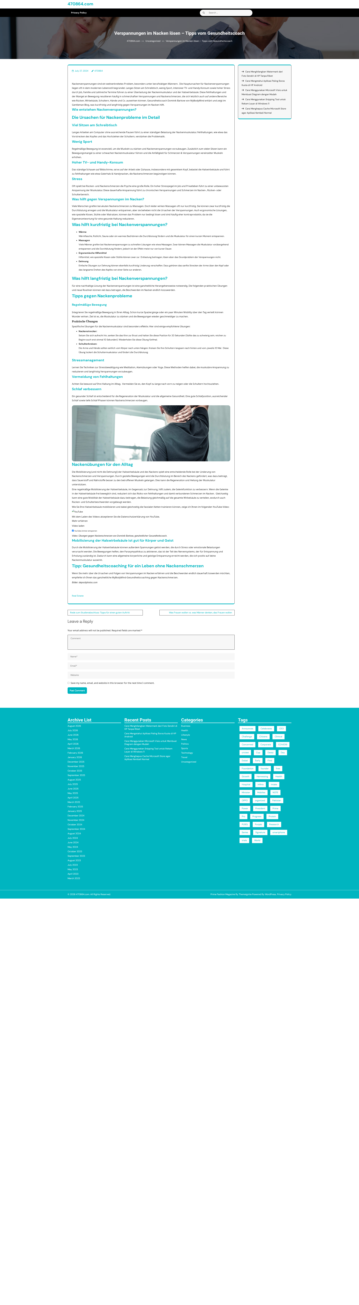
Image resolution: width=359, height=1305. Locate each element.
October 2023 (75, 851)
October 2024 (75, 824)
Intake (274, 784)
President (260, 808)
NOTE (275, 792)
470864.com (80, 4)
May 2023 (73, 869)
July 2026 (73, 730)
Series (245, 832)
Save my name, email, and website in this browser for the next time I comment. (112, 683)
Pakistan (276, 800)
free (278, 768)
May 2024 (73, 846)
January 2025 (75, 811)
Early (257, 760)
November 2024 (76, 820)
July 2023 (73, 864)
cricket (245, 752)
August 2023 (74, 860)
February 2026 (75, 752)
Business (185, 725)
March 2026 (74, 748)
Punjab (258, 824)
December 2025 (76, 761)
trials (244, 840)
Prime (275, 808)
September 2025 (76, 775)
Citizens (263, 736)
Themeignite (245, 894)
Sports (184, 748)
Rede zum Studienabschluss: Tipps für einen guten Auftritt (100, 612)
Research (274, 824)
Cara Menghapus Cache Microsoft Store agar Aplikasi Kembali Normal (147, 758)
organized (260, 800)
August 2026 (74, 725)
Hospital (246, 784)
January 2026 (75, 757)
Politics (185, 743)
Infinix (261, 784)
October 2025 (75, 770)
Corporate (265, 744)
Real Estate (78, 595)
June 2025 (73, 788)
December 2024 (76, 815)
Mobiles (261, 792)
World (257, 840)
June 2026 (73, 734)
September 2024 (76, 829)
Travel (184, 757)
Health (184, 730)
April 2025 (73, 797)
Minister (246, 792)
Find (270, 760)
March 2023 (74, 878)
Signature (260, 832)
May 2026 (73, 739)
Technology (187, 752)
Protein (272, 816)
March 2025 (74, 802)
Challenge (247, 736)
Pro (243, 816)
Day (283, 752)
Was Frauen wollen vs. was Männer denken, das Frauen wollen (200, 612)
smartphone (278, 832)
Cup (258, 752)
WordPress (270, 894)
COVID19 (282, 744)
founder (265, 768)
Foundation (247, 768)
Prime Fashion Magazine (222, 894)
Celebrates (266, 728)
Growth (245, 776)
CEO (281, 728)
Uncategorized (152, 41)
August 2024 (74, 833)
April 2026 (73, 743)
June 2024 (73, 842)
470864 (98, 70)
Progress (256, 816)
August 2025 (74, 779)
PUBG (245, 824)
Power (245, 808)
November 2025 (76, 766)
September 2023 (76, 855)
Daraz (270, 752)
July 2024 (73, 838)
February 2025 (75, 806)
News (184, 739)
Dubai (245, 760)
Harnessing (262, 776)
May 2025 (73, 793)
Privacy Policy (79, 12)
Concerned (247, 744)
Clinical (278, 736)
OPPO (245, 800)
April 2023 (73, 873)
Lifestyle (185, 734)
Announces (247, 728)
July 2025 (73, 784)
